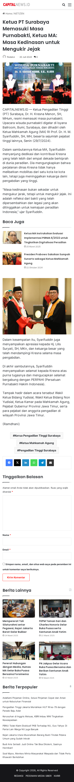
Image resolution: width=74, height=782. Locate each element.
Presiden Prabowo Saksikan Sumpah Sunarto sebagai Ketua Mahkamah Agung (47, 259)
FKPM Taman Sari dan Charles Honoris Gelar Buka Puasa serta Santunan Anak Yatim (53, 626)
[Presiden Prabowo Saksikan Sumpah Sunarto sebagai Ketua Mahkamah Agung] (12, 258)
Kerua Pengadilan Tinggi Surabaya (37, 435)
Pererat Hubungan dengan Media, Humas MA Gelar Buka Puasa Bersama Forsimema (17, 669)
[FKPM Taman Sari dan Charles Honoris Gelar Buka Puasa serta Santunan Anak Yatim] (55, 608)
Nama (7, 535)
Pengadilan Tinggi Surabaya (37, 450)
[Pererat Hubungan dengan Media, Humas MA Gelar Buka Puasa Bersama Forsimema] (19, 651)
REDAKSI (18, 775)
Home (8, 13)
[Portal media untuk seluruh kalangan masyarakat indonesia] (16, 4)
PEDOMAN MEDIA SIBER (38, 775)
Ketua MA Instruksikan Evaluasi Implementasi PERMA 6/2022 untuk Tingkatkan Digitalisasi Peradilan (46, 238)
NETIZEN (19, 13)
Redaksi (11, 57)
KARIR (57, 775)
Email (6, 549)
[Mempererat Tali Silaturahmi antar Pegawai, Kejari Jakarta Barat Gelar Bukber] (19, 608)
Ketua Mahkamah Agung (37, 443)
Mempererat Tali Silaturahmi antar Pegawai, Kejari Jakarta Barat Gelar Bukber (18, 626)
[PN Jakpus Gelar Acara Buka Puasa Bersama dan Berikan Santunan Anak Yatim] (55, 651)
